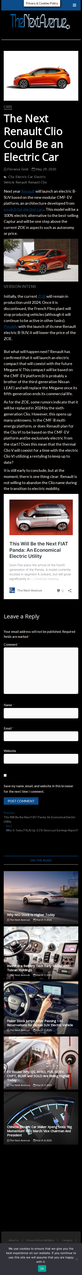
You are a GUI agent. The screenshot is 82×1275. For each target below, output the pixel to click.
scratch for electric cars (24, 209)
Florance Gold (17, 169)
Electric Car (24, 177)
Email (9, 728)
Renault (21, 182)
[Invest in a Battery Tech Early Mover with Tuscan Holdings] (41, 952)
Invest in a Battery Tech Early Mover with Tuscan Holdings (38, 968)
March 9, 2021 (43, 919)
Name (9, 705)
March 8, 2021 (43, 1140)
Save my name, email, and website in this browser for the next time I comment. (38, 789)
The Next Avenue (19, 919)
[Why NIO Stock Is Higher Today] (41, 897)
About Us (14, 1240)
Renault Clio (37, 182)
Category (67, 1240)
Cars (8, 107)
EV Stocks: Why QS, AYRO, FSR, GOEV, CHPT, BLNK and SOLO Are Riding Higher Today (38, 1075)
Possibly (11, 326)
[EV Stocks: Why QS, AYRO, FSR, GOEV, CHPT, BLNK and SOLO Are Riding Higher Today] (41, 1062)
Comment (12, 644)
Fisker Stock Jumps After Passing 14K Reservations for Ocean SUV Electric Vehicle (40, 1023)
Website (10, 751)
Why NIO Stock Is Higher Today (31, 914)
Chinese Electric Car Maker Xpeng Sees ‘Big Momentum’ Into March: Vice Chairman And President (39, 1130)
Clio (11, 177)
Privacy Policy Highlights (40, 1240)
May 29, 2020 (45, 169)
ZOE (42, 296)
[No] (76, 1259)
